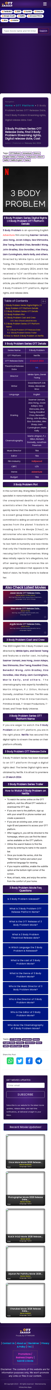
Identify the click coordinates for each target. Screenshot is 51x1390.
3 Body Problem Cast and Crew (21, 317)
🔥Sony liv (38, 11)
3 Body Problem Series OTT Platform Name (23, 325)
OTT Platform (25, 105)
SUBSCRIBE (25, 1094)
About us (21, 1343)
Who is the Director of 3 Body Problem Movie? (25, 1001)
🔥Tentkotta (7, 11)
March (40, 157)
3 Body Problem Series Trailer (24, 333)
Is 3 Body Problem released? (23, 899)
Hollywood (31, 157)
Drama (37, 153)
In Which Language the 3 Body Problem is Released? (25, 949)
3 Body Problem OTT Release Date (25, 330)
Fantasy (21, 157)
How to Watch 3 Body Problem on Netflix (25, 336)
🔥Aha (4, 20)
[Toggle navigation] (45, 4)
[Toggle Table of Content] (42, 301)
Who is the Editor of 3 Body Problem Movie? (25, 1014)
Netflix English (16, 160)
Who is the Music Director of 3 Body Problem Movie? (25, 988)
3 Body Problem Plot (15, 314)
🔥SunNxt (27, 11)
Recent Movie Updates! (25, 1127)
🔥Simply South (8, 16)
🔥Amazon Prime (35, 16)
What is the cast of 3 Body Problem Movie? (25, 962)
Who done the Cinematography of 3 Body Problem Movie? (26, 1027)
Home (9, 105)
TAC (29, 1346)
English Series (9, 157)
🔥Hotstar (14, 20)
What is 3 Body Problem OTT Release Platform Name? (26, 910)
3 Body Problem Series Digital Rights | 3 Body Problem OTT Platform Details (23, 307)
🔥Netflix (21, 16)
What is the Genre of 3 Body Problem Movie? (25, 975)
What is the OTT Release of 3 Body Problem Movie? (25, 923)
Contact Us (8, 1343)
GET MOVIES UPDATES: (18, 1080)
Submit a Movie (25, 1360)
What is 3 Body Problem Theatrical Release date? (25, 936)
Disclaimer (33, 1343)
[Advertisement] (25, 63)
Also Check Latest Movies (26, 321)
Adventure (27, 153)
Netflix (6, 160)
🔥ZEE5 (17, 11)
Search (43, 30)
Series (27, 160)
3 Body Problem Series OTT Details (22, 311)
